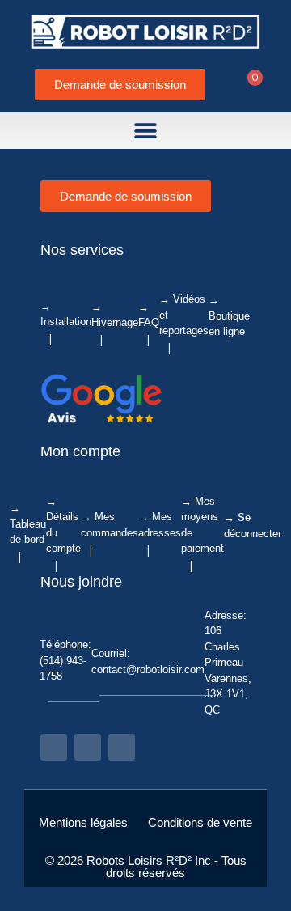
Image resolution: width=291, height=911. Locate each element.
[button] (146, 130)
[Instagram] (87, 747)
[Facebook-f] (53, 747)
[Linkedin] (121, 747)
